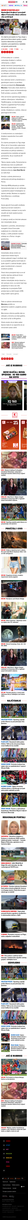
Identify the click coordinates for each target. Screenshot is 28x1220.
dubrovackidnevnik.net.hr (8, 1210)
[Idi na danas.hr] (13, 1)
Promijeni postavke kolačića (9, 1191)
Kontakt (14, 1188)
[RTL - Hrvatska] (5, 1196)
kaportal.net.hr (20, 1206)
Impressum (5, 1181)
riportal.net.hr (15, 1208)
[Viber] (10, 52)
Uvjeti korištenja (6, 1185)
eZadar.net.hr (18, 1210)
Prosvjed (15, 354)
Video (8, 1166)
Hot (7, 1149)
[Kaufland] (14, 415)
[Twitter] (5, 52)
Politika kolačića (15, 1185)
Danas (8, 1141)
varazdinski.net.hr (6, 1208)
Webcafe (9, 1158)
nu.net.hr (4, 1212)
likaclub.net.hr (10, 1212)
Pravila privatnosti (7, 1188)
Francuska (9, 354)
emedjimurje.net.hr (6, 1206)
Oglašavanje (12, 1181)
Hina (17, 49)
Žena (7, 1162)
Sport (8, 1145)
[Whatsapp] (7, 52)
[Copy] (12, 52)
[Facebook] (2, 52)
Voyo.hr (12, 1201)
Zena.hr (8, 1201)
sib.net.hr (14, 1206)
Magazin (9, 1154)
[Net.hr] (12, 1196)
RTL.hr (3, 1201)
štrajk (3, 354)
